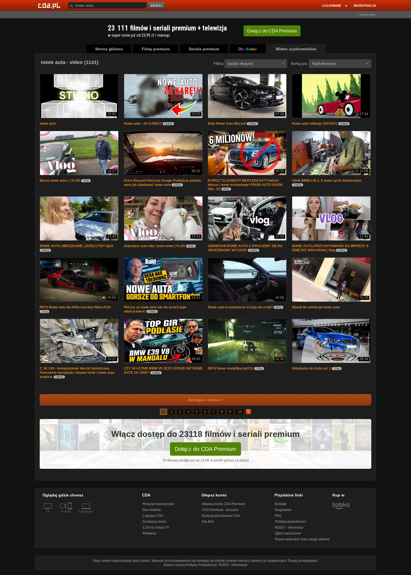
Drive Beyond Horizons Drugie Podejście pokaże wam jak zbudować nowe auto (162, 184)
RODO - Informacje (233, 568)
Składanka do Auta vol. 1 (311, 371)
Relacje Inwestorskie (158, 507)
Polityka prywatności (290, 524)
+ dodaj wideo (367, 14)
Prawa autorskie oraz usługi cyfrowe (302, 542)
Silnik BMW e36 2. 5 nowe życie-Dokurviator (327, 182)
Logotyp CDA (153, 518)
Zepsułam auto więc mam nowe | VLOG (154, 248)
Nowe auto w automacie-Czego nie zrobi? (240, 309)
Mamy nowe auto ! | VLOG (60, 182)
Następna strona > (205, 403)
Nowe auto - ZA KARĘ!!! (143, 124)
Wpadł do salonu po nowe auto (316, 309)
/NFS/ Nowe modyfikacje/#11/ (231, 371)
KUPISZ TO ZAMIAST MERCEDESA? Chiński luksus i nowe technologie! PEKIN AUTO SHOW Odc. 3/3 (245, 186)
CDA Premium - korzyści (220, 513)
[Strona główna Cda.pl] (50, 5)
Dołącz (272, 31)
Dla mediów (152, 513)
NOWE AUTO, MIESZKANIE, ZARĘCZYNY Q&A (77, 248)
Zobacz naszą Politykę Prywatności (190, 568)
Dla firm (208, 524)
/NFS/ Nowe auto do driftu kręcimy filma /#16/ (75, 309)
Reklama (149, 536)
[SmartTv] (70, 518)
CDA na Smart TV (156, 530)
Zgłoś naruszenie (288, 536)
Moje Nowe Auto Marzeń (227, 124)
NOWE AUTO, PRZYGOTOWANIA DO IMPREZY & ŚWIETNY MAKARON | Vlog (330, 250)
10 (240, 415)
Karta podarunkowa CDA (221, 518)
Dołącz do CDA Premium (205, 452)
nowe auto (48, 124)
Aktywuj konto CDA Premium (223, 507)
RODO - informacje (289, 530)
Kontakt (280, 507)
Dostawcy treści (154, 524)
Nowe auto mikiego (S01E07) (314, 124)
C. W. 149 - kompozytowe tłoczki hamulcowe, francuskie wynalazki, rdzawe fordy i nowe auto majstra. (77, 375)
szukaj (157, 6)
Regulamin (283, 513)
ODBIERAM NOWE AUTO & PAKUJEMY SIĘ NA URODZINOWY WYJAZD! (245, 250)
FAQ (278, 518)
